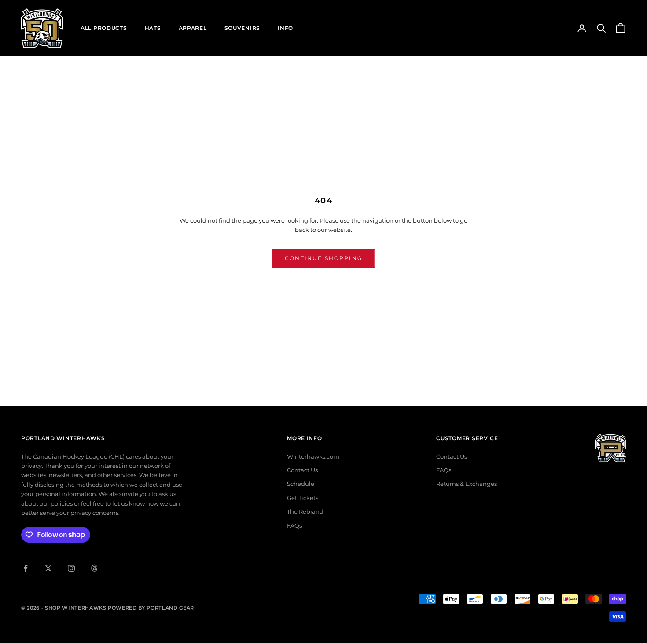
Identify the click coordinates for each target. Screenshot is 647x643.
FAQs (294, 525)
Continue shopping (323, 258)
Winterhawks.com (313, 456)
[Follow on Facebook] (25, 568)
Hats (153, 28)
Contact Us (302, 470)
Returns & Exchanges (466, 483)
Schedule (300, 483)
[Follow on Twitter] (48, 568)
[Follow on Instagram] (71, 568)
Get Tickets (302, 497)
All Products (104, 28)
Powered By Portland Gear (151, 608)
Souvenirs (242, 28)
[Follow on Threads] (94, 568)
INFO (285, 28)
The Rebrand (305, 511)
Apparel (193, 28)
